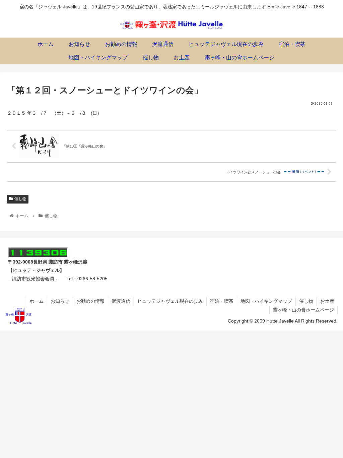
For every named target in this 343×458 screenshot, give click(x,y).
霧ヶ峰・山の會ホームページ (303, 309)
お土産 (327, 301)
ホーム (36, 301)
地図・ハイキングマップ (266, 301)
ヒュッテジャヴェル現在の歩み (170, 301)
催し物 (20, 198)
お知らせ (60, 301)
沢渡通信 (121, 301)
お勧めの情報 (90, 301)
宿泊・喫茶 (221, 301)
